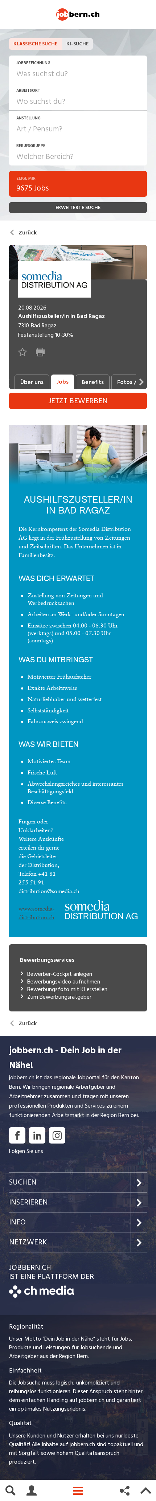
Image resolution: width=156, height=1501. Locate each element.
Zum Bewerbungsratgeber (59, 997)
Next (141, 381)
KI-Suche (77, 44)
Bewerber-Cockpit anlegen (59, 974)
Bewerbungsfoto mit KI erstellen (67, 989)
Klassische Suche (35, 44)
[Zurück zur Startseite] (41, 1296)
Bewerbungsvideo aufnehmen (63, 982)
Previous (7, 381)
